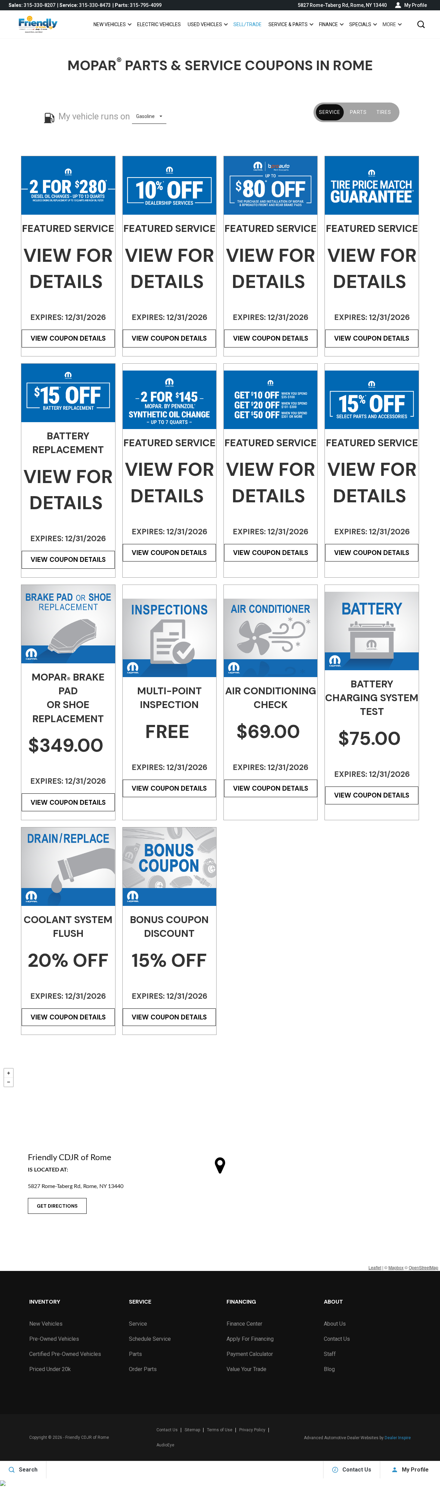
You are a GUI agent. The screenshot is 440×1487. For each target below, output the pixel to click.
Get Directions (57, 1206)
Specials (360, 24)
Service (329, 112)
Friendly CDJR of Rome (87, 1437)
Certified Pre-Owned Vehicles (65, 1354)
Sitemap (192, 1429)
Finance (328, 24)
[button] (421, 24)
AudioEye (165, 1445)
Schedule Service (150, 1339)
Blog (329, 1369)
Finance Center (244, 1323)
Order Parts (143, 1369)
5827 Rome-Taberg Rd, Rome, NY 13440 (342, 5)
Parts (358, 112)
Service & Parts (288, 24)
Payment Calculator (250, 1354)
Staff (330, 1354)
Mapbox (396, 1267)
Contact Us (337, 1339)
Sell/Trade (247, 24)
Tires (383, 112)
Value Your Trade (246, 1369)
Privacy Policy (252, 1429)
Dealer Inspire (398, 1437)
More (389, 26)
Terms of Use (219, 1429)
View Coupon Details (68, 338)
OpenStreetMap (423, 1267)
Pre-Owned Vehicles (54, 1339)
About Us (335, 1323)
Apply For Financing (250, 1339)
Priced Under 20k (50, 1369)
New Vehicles (110, 24)
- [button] (8, 1082)
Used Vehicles (205, 24)
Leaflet (374, 1267)
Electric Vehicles (159, 24)
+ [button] (8, 1073)
